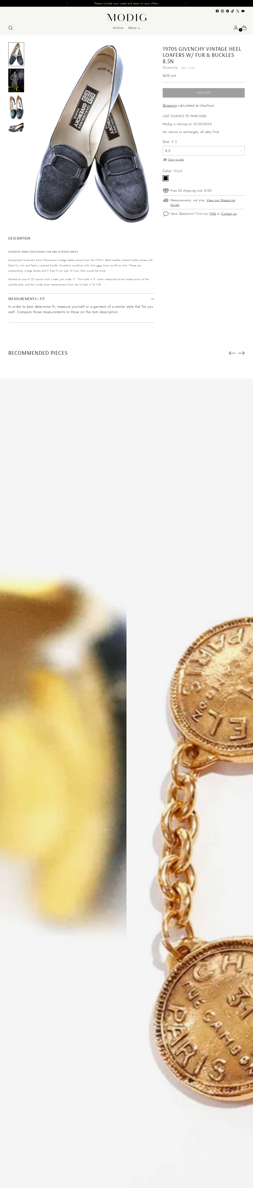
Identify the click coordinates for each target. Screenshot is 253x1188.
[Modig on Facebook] (217, 11)
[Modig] (126, 17)
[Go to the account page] (234, 28)
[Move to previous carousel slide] (232, 353)
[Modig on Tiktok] (232, 11)
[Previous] (67, 3)
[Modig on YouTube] (243, 11)
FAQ (213, 213)
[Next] (185, 3)
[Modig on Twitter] (238, 11)
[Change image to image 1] (16, 54)
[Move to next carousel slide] (241, 353)
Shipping (170, 105)
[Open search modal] (10, 28)
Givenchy (170, 67)
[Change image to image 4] (16, 127)
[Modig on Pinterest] (227, 11)
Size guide (176, 159)
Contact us (229, 213)
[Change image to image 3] (16, 107)
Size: (170, 141)
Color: (173, 170)
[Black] (166, 178)
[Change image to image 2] (16, 80)
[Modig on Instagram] (222, 11)
